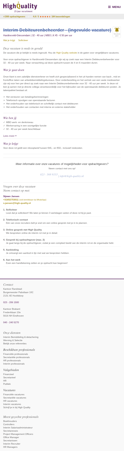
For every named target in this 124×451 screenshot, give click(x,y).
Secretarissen (10, 440)
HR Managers (10, 447)
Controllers (8, 424)
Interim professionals (14, 363)
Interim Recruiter (11, 443)
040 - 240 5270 (11, 322)
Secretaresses (10, 431)
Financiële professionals (15, 354)
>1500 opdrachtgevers (14, 16)
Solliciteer (23, 40)
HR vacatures (10, 401)
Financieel (8, 374)
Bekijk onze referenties (14, 343)
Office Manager (11, 437)
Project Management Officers (18, 434)
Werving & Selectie (12, 340)
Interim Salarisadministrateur (18, 427)
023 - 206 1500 (11, 302)
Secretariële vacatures (14, 397)
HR (4, 380)
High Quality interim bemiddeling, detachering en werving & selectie (20, 7)
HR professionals (12, 360)
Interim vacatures (12, 404)
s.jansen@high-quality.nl (17, 203)
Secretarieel (9, 377)
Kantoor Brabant (11, 309)
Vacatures (9, 390)
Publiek (7, 384)
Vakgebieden (11, 370)
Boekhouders (10, 421)
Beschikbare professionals (19, 350)
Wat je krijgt (9, 40)
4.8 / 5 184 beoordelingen (51, 16)
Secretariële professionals (16, 357)
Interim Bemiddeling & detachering (20, 337)
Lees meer (9, 135)
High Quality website (66, 52)
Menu (116, 7)
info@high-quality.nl (72, 176)
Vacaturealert (117, 35)
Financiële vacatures (13, 394)
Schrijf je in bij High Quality (16, 407)
